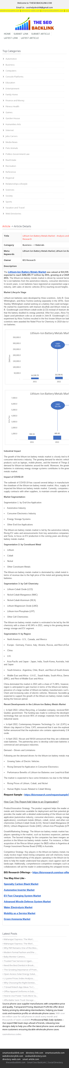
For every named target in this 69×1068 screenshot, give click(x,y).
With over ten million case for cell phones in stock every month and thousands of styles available (33, 1016)
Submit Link (21, 33)
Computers (11, 70)
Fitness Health (12, 106)
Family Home (12, 94)
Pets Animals (12, 148)
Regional (10, 177)
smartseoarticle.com (55, 1052)
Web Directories (13, 213)
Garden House (13, 118)
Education (10, 82)
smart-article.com (30, 1059)
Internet (10, 130)
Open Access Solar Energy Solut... (19, 974)
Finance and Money (15, 100)
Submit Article (40, 33)
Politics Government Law (17, 154)
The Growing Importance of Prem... (20, 969)
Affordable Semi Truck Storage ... (19, 1000)
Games (9, 112)
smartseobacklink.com (47, 10)
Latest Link (11, 37)
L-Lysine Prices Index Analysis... (18, 978)
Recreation (11, 165)
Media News (11, 142)
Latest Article (30, 37)
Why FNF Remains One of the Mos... (20, 947)
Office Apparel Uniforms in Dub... (19, 991)
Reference (11, 171)
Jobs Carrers (11, 136)
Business (10, 64)
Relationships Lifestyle (16, 183)
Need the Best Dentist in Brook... (19, 965)
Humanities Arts (13, 124)
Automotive (11, 58)
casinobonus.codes (11, 1034)
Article (6, 226)
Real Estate (11, 160)
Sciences (10, 189)
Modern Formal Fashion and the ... (19, 952)
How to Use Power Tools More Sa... (20, 995)
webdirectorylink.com (12, 1055)
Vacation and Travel (15, 207)
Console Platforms (14, 76)
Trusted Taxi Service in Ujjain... (18, 961)
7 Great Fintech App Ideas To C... (19, 987)
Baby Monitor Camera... (14, 956)
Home (7, 33)
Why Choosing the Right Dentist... (19, 982)
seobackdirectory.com (35, 1055)
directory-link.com (34, 1052)
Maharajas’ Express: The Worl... (18, 939)
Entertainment (12, 88)
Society (9, 195)
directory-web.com (26, 10)
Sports (9, 201)
